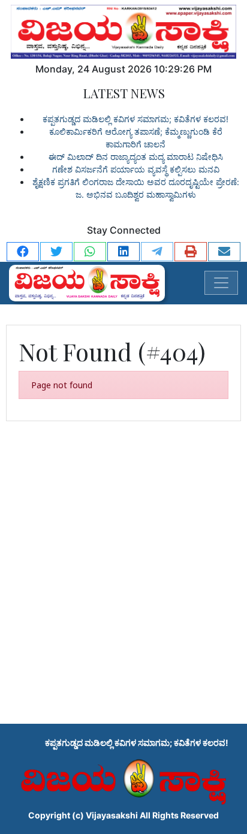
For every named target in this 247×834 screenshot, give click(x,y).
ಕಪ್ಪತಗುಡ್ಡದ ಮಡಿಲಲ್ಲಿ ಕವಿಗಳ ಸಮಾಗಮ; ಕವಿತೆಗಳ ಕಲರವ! (135, 119)
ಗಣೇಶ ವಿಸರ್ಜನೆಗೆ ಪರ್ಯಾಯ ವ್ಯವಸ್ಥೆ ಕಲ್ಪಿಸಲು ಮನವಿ (135, 169)
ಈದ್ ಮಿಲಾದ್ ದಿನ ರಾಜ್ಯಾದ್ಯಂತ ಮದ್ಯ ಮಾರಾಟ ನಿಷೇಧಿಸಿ (136, 157)
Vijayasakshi (112, 815)
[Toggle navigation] (221, 283)
